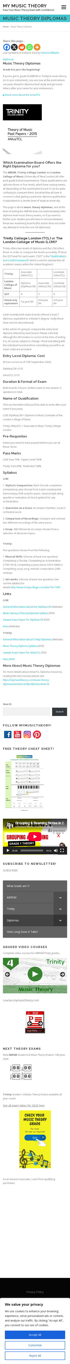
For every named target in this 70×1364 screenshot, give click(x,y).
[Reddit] (21, 47)
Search (7, 704)
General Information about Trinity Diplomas (27, 639)
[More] (37, 47)
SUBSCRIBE (10, 870)
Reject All (35, 1355)
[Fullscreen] (62, 850)
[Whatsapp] (29, 47)
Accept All (35, 1335)
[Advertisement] (35, 1227)
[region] (35, 1331)
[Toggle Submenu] (60, 897)
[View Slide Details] (35, 976)
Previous (8, 975)
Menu (63, 7)
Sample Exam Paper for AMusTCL (21, 652)
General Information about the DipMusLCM (27, 606)
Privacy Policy (35, 1292)
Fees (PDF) (9, 659)
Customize (35, 1345)
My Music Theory (25, 5)
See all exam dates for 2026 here (24, 1105)
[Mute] (56, 850)
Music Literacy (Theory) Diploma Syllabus (25, 613)
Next (62, 975)
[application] (35, 837)
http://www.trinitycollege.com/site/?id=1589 (35, 587)
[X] (14, 47)
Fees (5, 626)
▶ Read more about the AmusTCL (21, 95)
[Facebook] (6, 47)
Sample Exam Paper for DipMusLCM (23, 619)
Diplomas (8, 59)
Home (6, 26)
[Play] (8, 850)
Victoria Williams (50, 52)
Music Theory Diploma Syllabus (20, 646)
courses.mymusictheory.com (21, 1000)
